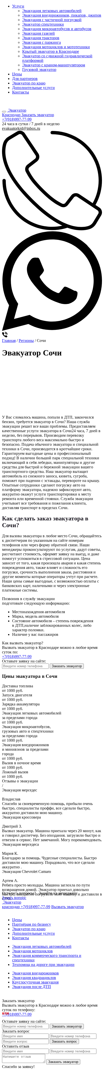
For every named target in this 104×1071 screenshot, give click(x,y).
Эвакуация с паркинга (41, 42)
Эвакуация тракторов (40, 38)
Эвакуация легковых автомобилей (52, 11)
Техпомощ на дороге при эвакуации (43, 964)
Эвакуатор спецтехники (43, 24)
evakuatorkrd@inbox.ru (21, 128)
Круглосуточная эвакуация (35, 982)
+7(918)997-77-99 (17, 102)
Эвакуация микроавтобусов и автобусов (56, 29)
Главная (9, 340)
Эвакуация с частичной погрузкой (52, 20)
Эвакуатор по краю (28, 83)
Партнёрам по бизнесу (31, 924)
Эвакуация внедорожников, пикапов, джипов (61, 15)
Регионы (26, 340)
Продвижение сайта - (52, 996)
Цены (17, 74)
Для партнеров (25, 78)
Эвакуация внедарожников (35, 973)
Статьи (6, 911)
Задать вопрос (14, 898)
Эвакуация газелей (38, 33)
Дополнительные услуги (33, 87)
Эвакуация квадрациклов (34, 977)
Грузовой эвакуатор (39, 69)
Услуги (18, 6)
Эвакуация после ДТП (31, 987)
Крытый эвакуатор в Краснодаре (50, 51)
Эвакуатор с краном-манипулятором (53, 65)
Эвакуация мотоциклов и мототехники (56, 47)
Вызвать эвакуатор (67, 907)
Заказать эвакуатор (37, 115)
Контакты (20, 92)
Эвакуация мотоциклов (32, 951)
